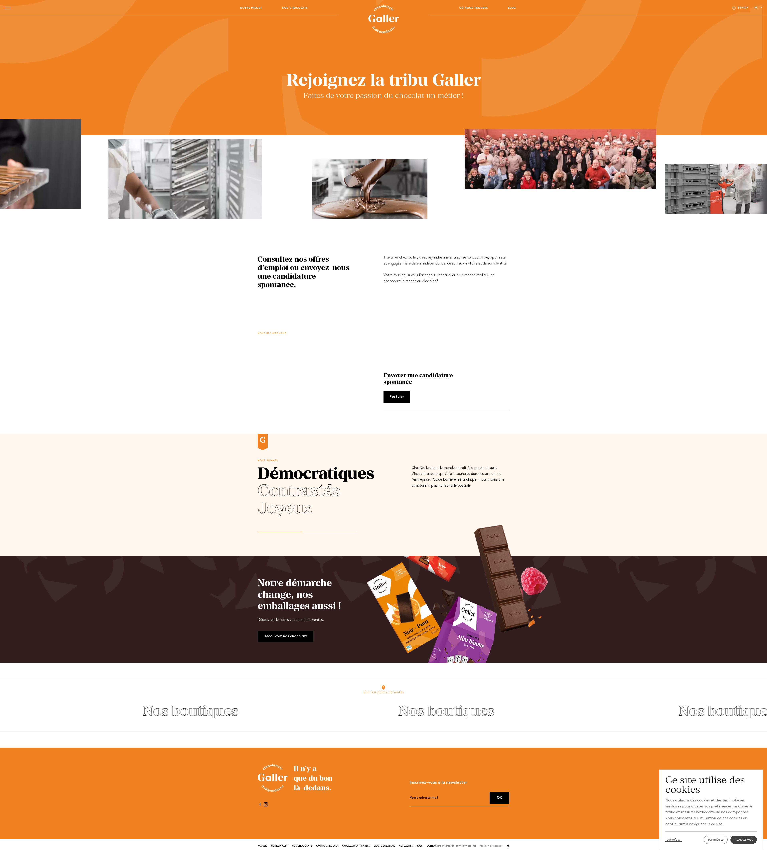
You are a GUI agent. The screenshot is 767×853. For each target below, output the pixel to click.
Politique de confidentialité (457, 846)
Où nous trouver (473, 8)
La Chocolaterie (384, 846)
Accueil (262, 846)
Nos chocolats (295, 8)
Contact (432, 846)
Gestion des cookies (491, 846)
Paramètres (715, 840)
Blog (512, 8)
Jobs (420, 846)
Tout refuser (673, 840)
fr (756, 8)
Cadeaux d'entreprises (356, 846)
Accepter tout (744, 840)
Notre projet (251, 8)
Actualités (406, 846)
